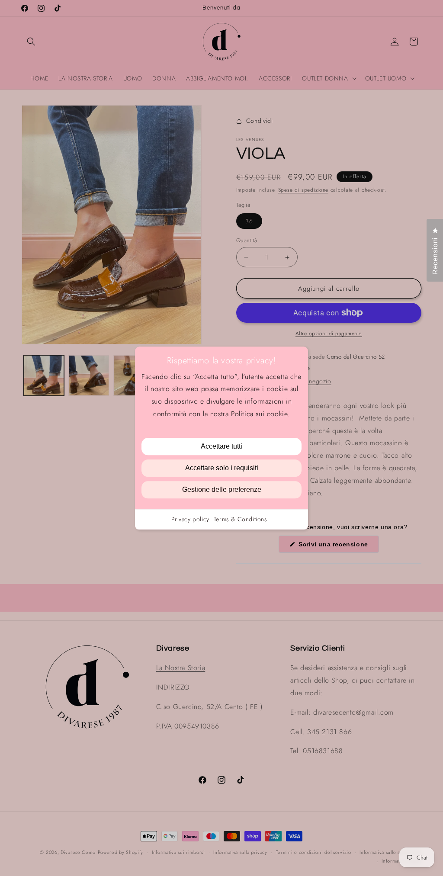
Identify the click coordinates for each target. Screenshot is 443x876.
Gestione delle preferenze (221, 489)
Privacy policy (190, 519)
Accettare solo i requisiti (221, 468)
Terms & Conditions (240, 519)
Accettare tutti (221, 446)
